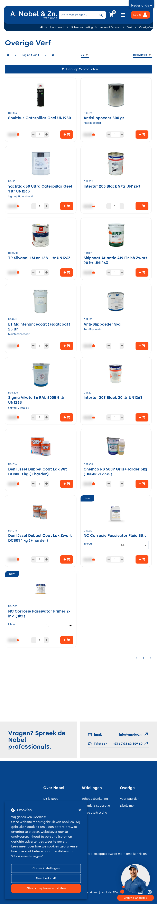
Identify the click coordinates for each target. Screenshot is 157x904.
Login (137, 15)
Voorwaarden (129, 799)
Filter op (82, 69)
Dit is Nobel (51, 799)
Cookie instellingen (46, 868)
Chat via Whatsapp (135, 897)
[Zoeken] (101, 15)
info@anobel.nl (130, 734)
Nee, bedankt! (46, 878)
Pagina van (30, 55)
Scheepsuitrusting (94, 812)
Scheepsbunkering (95, 799)
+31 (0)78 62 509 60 (127, 744)
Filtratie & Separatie (96, 805)
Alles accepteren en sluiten (46, 888)
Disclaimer (127, 805)
